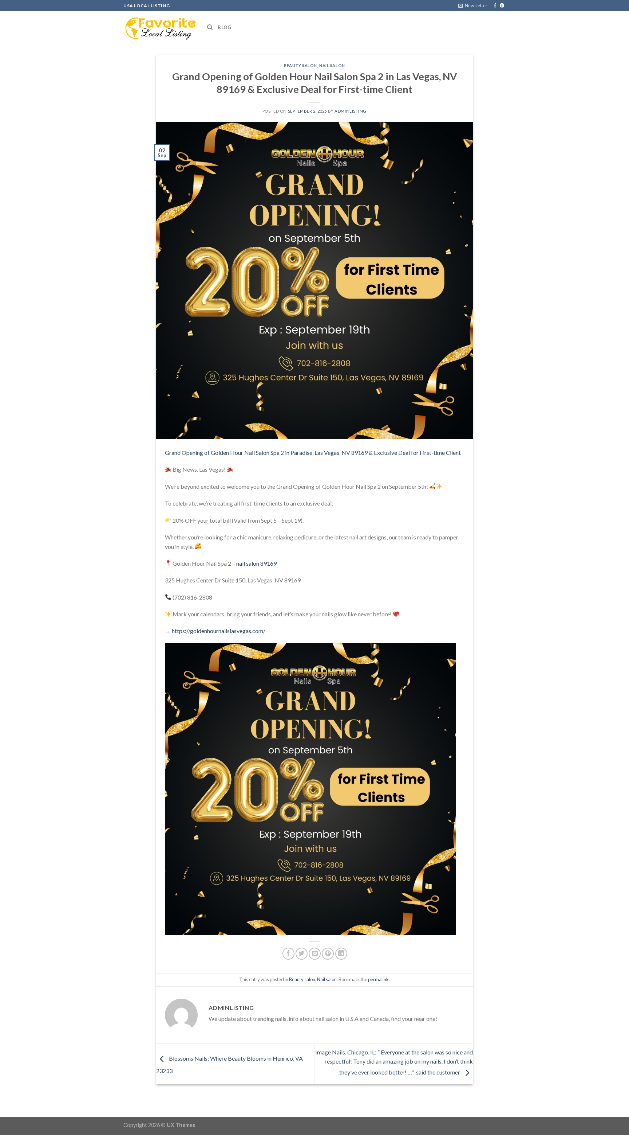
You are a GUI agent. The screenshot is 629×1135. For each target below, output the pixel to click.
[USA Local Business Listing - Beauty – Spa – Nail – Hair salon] (159, 27)
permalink (378, 979)
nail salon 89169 (256, 563)
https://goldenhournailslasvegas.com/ (218, 630)
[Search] (210, 27)
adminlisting (351, 111)
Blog (224, 27)
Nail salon (332, 65)
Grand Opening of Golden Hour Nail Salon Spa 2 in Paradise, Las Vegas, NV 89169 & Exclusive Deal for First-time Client (313, 452)
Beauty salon (300, 65)
